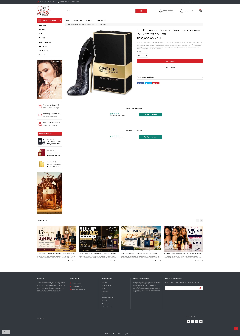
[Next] (201, 220)
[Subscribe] (199, 288)
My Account (105, 303)
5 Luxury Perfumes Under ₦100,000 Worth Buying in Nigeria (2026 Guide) (97, 254)
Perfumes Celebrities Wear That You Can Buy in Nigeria (182, 253)
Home (68, 24)
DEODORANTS (45, 50)
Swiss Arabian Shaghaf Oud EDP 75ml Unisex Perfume (54, 165)
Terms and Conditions (107, 297)
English (192, 2)
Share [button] (140, 72)
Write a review (150, 114)
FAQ (103, 294)
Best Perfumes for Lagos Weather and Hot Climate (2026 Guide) (139, 254)
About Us (104, 282)
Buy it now (170, 67)
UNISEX (42, 38)
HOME (67, 20)
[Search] (141, 11)
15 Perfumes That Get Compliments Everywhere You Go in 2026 (56, 254)
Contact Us (105, 288)
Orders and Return (107, 285)
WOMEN (42, 29)
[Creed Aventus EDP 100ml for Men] (42, 141)
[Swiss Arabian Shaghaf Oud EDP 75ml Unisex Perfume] (42, 164)
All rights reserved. (129, 334)
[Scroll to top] (236, 328)
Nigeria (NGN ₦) (182, 2)
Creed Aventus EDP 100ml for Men (54, 142)
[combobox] (106, 11)
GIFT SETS (43, 46)
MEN (40, 34)
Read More (71, 260)
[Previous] (197, 220)
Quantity (139, 51)
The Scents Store (116, 334)
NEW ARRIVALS (45, 42)
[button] (170, 77)
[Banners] (49, 79)
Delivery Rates (105, 300)
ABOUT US (78, 20)
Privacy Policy (105, 291)
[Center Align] (39, 20)
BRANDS (42, 25)
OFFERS (89, 20)
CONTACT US (101, 20)
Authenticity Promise (107, 306)
